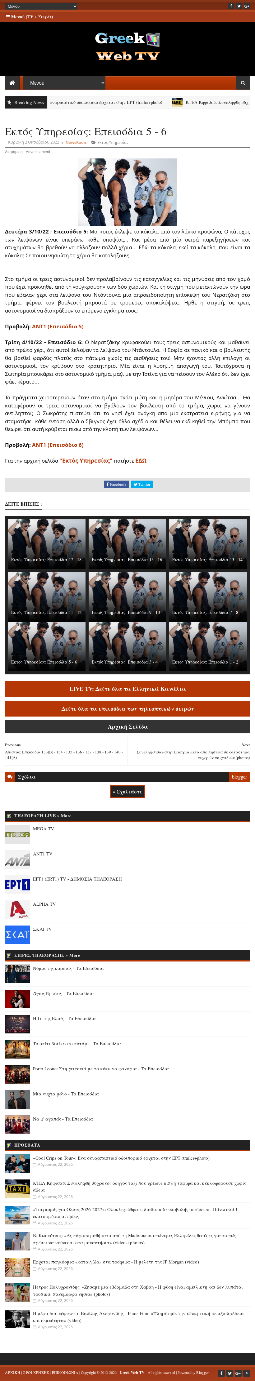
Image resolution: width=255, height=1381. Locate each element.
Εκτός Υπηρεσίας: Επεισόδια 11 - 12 (46, 612)
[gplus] (247, 6)
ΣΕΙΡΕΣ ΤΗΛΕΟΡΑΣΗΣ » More (47, 955)
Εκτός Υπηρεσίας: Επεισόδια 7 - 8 (205, 612)
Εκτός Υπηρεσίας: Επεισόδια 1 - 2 (205, 662)
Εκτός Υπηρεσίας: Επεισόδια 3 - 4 (125, 662)
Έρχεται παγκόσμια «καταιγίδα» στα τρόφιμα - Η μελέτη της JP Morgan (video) (116, 1262)
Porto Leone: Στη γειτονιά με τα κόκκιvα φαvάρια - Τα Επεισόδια (101, 1068)
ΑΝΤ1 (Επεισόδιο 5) (58, 326)
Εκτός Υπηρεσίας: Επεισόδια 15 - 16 (127, 559)
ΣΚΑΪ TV (42, 929)
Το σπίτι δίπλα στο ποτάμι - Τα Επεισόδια (77, 1043)
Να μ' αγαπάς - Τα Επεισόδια (63, 1119)
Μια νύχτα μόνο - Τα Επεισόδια (66, 1093)
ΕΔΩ (140, 460)
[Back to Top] (246, 1373)
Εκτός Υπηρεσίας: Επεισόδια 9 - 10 (126, 612)
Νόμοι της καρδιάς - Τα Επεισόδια (68, 968)
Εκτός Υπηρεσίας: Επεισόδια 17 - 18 (46, 559)
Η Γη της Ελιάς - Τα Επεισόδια (64, 1018)
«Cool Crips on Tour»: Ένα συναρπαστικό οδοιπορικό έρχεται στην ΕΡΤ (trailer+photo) (121, 1158)
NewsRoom (76, 142)
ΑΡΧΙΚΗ (12, 1372)
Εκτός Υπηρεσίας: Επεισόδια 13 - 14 (207, 559)
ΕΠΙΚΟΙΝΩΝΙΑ (65, 1372)
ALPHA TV (44, 904)
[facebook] (231, 6)
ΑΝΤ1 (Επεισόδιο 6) (58, 444)
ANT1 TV (43, 853)
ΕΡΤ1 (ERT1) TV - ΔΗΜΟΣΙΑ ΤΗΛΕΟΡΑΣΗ (77, 879)
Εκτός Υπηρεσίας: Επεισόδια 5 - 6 (44, 662)
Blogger (202, 1372)
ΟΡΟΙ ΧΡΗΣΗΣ (36, 1372)
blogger (239, 776)
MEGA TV (43, 828)
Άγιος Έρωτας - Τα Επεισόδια (63, 993)
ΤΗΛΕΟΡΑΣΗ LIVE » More (43, 815)
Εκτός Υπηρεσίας (112, 142)
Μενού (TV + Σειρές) (31, 16)
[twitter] (239, 6)
